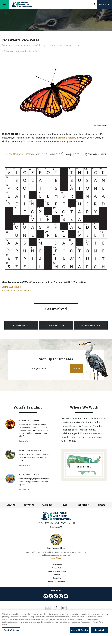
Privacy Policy (57, 568)
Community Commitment (57, 581)
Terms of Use (57, 565)
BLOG (65, 505)
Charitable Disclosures (57, 571)
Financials (57, 578)
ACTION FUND (83, 505)
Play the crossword (20, 154)
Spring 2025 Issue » (11, 287)
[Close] (108, 614)
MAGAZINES (47, 505)
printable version (66, 137)
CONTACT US (29, 505)
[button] (76, 368)
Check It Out (24, 489)
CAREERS (101, 505)
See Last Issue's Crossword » (16, 290)
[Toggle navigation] (4, 4)
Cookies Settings (11, 630)
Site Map (57, 575)
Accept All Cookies (79, 630)
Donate (104, 4)
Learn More (24, 441)
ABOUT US (11, 505)
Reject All (99, 630)
